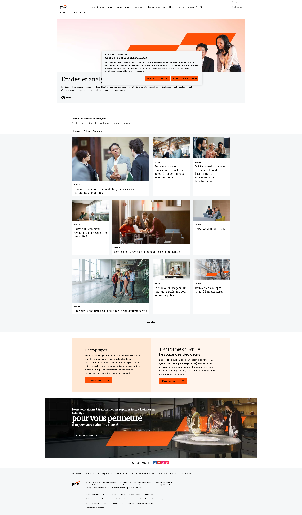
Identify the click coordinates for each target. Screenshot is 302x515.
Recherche (236, 7)
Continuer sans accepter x (117, 54)
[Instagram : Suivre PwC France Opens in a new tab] (163, 463)
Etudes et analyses (80, 13)
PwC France (65, 13)
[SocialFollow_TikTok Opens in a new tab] (167, 463)
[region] (152, 68)
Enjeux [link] (87, 131)
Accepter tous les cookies (185, 78)
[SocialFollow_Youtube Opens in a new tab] (159, 463)
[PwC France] (64, 6)
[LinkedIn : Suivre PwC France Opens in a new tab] (155, 463)
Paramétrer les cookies (95, 508)
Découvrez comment (85, 435)
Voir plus (151, 322)
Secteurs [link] (97, 131)
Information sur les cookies (130, 71)
